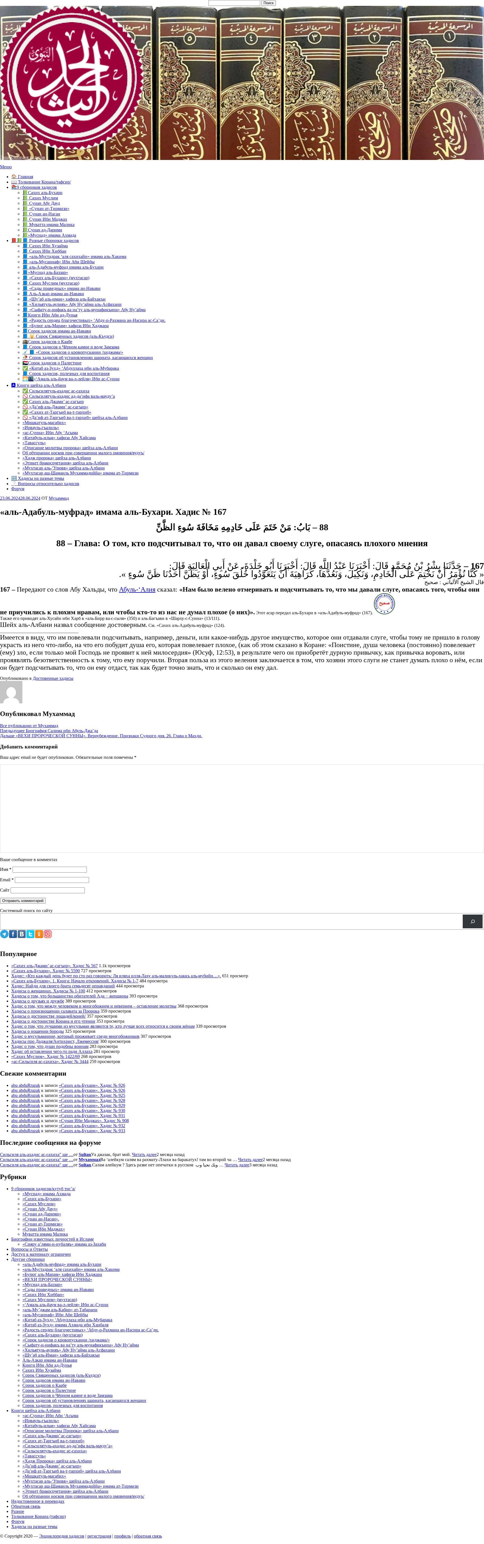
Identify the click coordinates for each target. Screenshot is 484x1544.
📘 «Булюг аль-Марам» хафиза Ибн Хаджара (65, 325)
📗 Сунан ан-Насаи (41, 213)
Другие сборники (28, 1259)
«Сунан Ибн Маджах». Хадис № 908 (94, 1120)
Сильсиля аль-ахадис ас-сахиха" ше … (36, 1154)
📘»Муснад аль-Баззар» (45, 272)
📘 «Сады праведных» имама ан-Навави (61, 288)
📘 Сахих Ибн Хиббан (44, 251)
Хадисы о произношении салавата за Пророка (55, 1011)
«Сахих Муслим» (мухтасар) (49, 1299)
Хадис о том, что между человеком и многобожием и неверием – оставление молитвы (93, 1006)
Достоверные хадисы (53, 678)
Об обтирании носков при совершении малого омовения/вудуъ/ (83, 452)
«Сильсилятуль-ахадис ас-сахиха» (54, 1450)
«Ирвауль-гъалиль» (40, 427)
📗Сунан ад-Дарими (42, 229)
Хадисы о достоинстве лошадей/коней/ (48, 1016)
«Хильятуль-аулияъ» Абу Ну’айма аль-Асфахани (68, 1350)
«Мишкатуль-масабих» (44, 422)
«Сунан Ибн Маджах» (43, 1229)
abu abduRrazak (25, 1085)
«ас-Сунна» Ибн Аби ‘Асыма (50, 1415)
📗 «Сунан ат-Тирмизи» (45, 208)
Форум (17, 488)
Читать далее (144, 1154)
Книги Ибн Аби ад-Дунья (47, 1365)
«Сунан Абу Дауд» (40, 1208)
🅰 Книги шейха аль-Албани (38, 385)
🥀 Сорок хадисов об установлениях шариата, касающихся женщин (87, 357)
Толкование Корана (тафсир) (38, 1516)
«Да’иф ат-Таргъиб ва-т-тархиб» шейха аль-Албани (71, 1471)
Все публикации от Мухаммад (29, 725)
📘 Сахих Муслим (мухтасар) (50, 283)
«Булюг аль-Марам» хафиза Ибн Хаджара (62, 1274)
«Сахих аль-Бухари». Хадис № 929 (92, 1105)
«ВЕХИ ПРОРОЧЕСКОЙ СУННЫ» (57, 1279)
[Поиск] (473, 921)
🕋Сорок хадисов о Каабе (47, 341)
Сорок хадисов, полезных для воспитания (62, 1405)
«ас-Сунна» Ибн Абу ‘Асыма (50, 432)
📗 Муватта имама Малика (48, 224)
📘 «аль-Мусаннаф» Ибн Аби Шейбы (58, 261)
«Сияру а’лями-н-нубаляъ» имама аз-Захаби (64, 1244)
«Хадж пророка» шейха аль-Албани (56, 457)
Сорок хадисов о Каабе (44, 1385)
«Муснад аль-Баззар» (42, 1284)
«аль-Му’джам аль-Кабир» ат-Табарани (59, 1309)
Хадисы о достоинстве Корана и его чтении (53, 1021)
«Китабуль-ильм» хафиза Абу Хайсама (59, 437)
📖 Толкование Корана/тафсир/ (41, 182)
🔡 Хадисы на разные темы (37, 478)
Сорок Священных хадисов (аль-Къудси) (61, 1375)
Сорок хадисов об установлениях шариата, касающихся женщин (84, 1400)
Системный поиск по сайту (26, 910)
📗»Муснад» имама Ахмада (49, 235)
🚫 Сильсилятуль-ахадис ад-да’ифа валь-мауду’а (68, 396)
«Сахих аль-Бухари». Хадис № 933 (92, 1130)
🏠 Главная (22, 176)
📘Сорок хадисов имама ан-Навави (56, 331)
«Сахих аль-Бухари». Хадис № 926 (92, 1085)
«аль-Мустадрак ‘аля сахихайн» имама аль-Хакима (71, 1269)
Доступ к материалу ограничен (41, 1254)
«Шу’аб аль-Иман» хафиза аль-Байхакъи (61, 1355)
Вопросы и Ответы (29, 1249)
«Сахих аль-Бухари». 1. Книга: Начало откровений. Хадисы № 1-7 (74, 980)
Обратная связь (25, 1506)
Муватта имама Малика (45, 1234)
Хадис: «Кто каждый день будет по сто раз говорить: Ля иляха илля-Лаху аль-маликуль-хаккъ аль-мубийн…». (116, 975)
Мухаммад (89, 1159)
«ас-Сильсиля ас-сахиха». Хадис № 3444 (50, 1061)
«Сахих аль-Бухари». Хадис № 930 (92, 1110)
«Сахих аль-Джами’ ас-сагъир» (52, 1435)
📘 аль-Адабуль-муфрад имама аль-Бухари (63, 267)
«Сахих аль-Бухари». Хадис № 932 (92, 1125)
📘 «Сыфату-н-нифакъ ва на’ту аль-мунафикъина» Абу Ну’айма (84, 309)
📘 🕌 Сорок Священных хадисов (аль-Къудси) (68, 336)
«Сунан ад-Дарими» (41, 1214)
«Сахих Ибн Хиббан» (43, 1294)
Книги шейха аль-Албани (36, 1410)
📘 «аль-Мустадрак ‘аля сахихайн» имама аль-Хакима (74, 256)
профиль (122, 1536)
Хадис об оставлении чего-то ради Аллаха (51, 1051)
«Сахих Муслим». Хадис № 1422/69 (45, 1056)
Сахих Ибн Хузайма (41, 1370)
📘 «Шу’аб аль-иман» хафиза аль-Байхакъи (64, 299)
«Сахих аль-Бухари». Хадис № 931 (92, 1115)
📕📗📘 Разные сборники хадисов (45, 240)
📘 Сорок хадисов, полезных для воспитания (66, 373)
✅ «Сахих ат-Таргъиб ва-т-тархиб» (56, 412)
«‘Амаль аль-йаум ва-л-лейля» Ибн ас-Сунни (65, 1304)
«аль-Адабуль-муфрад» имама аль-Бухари (61, 1264)
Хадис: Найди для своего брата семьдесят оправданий (63, 985)
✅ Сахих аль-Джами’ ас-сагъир (53, 401)
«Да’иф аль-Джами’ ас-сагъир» (52, 1466)
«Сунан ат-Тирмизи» (42, 1224)
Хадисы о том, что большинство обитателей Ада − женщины (69, 996)
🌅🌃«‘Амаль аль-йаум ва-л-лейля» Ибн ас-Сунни (71, 378)
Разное (17, 1511)
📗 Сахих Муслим (40, 198)
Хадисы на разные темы (34, 1526)
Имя (5, 869)
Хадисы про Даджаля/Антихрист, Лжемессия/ (55, 1041)
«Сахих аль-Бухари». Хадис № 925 (92, 1095)
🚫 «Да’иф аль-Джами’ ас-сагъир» (55, 406)
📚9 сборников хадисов (34, 187)
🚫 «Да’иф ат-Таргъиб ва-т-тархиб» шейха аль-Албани (75, 417)
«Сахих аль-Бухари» (41, 1198)
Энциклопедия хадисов (22, 157)
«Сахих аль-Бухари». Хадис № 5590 (45, 970)
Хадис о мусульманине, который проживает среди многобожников (75, 1036)
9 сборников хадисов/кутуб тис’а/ (43, 1188)
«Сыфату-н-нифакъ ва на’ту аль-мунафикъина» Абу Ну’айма (80, 1345)
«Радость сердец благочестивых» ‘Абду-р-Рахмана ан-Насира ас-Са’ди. (90, 1329)
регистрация (99, 1536)
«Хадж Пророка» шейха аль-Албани (57, 1461)
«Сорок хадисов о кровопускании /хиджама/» (66, 1340)
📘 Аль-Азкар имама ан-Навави (53, 293)
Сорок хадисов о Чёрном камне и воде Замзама (67, 1395)
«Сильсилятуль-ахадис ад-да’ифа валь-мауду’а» (67, 1445)
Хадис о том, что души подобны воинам (50, 1046)
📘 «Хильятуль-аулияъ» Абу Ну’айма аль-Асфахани (72, 304)
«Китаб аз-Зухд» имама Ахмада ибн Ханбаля (65, 1324)
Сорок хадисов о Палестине (49, 1390)
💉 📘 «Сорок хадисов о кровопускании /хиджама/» (72, 352)
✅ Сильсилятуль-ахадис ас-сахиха (55, 391)
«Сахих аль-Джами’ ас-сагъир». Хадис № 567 (54, 965)
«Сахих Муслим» (39, 1203)
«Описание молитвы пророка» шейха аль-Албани (70, 447)
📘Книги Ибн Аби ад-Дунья (49, 315)
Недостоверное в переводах (37, 1501)
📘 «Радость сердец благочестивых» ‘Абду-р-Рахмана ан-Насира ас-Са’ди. (94, 320)
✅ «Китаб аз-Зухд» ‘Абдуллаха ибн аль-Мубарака (70, 368)
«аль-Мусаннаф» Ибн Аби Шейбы (55, 1314)
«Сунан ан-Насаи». (40, 1219)
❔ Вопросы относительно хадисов (45, 483)
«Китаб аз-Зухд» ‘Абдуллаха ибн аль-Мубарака (67, 1319)
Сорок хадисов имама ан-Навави (53, 1380)
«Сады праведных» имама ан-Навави (58, 1289)
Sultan (85, 1154)
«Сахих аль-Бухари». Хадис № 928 (92, 1100)
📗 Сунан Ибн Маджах (44, 219)
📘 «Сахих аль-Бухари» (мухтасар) (55, 277)
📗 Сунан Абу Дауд (41, 203)
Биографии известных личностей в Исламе (52, 1239)
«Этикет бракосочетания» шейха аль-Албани (65, 463)
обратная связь (148, 1536)
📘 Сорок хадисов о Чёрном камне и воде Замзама (70, 347)
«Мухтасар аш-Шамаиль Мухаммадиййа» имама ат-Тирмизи (80, 473)
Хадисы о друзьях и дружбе (37, 1001)
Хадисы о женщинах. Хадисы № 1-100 (48, 991)
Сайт (5, 890)
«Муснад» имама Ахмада (46, 1193)
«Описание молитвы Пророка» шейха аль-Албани (70, 1430)
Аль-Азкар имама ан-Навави (49, 1360)
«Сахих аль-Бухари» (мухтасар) (52, 1335)
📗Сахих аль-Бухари (42, 192)
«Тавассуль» (34, 442)
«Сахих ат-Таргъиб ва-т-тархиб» (53, 1440)
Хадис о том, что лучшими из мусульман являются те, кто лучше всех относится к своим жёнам (103, 1026)
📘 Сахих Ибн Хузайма (45, 245)
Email (7, 879)
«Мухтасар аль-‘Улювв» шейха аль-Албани (63, 468)
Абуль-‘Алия (137, 589)
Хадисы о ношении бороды (37, 1031)
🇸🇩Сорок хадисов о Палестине (52, 363)
